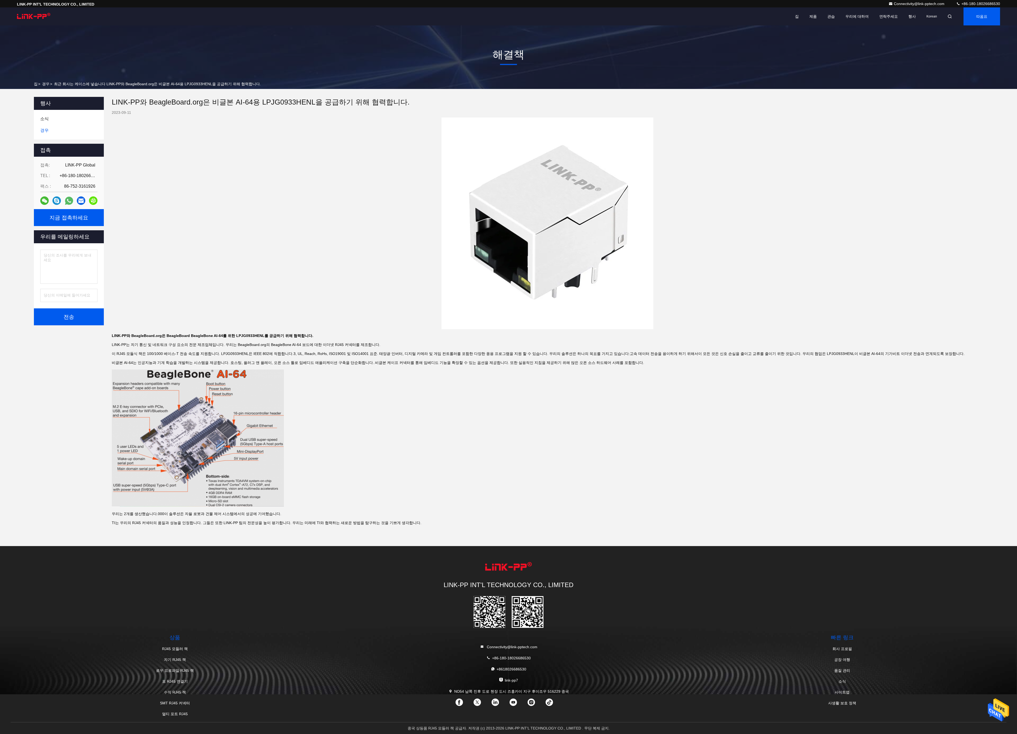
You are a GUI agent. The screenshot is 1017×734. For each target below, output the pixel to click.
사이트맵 (842, 692)
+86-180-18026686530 (980, 4)
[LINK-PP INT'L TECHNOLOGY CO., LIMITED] (33, 16)
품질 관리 (842, 670)
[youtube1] (517, 704)
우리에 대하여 (857, 16)
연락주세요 (888, 16)
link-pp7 (511, 680)
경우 (46, 84)
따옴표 (981, 16)
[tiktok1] (553, 704)
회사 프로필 (842, 649)
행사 (912, 16)
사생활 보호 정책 (842, 703)
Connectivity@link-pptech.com (919, 4)
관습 (831, 16)
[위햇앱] (69, 200)
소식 (842, 681)
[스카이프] (56, 200)
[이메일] (81, 200)
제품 (813, 16)
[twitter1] (481, 704)
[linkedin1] (499, 704)
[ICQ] (93, 200)
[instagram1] (535, 704)
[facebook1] (463, 704)
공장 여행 (842, 660)
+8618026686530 (511, 669)
